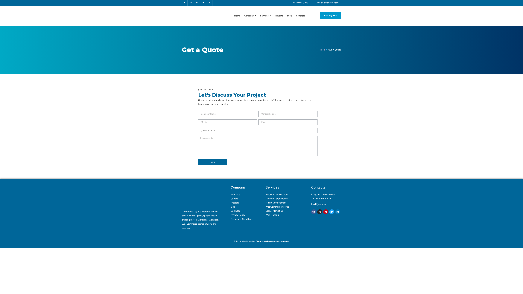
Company (249, 15)
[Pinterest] (197, 3)
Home (237, 15)
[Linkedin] (337, 211)
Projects (279, 15)
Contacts (300, 15)
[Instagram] (191, 3)
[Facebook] (313, 211)
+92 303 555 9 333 (321, 198)
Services (264, 15)
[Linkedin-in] (209, 3)
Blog (289, 15)
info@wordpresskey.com (323, 194)
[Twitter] (203, 3)
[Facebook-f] (185, 3)
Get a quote (330, 15)
